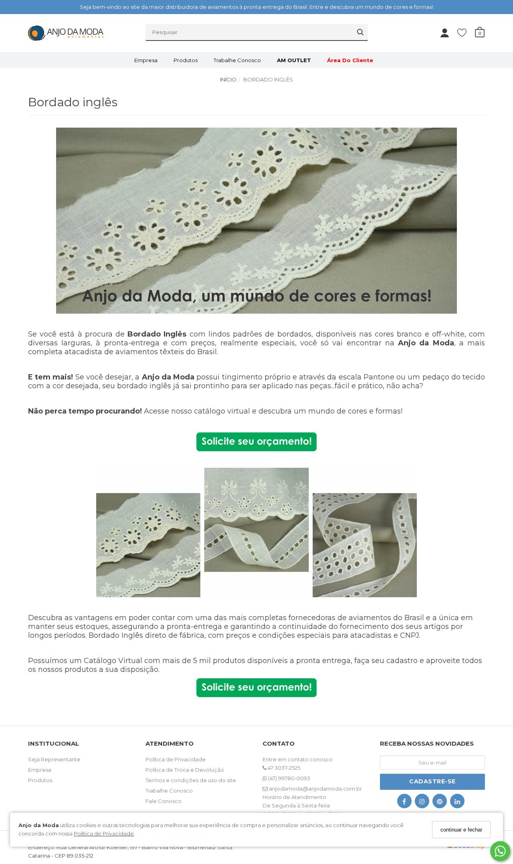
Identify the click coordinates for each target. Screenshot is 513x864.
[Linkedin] (457, 803)
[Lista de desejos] (466, 32)
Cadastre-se (432, 781)
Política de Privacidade (104, 833)
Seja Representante (54, 759)
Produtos (186, 60)
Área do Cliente (350, 60)
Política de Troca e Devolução (184, 770)
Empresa (146, 60)
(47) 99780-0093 (288, 778)
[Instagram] (422, 803)
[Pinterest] (439, 803)
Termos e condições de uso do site (190, 780)
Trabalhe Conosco (237, 60)
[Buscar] (360, 32)
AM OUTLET (294, 60)
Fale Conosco (163, 801)
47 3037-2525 (283, 768)
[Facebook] (404, 803)
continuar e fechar (461, 830)
